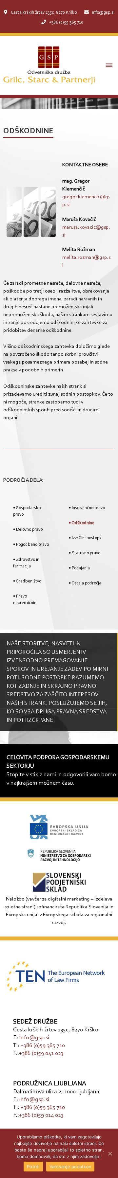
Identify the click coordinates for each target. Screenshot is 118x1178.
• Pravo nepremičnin (24, 599)
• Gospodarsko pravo (27, 511)
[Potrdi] (110, 1153)
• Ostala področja (85, 583)
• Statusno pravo (84, 553)
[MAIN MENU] (109, 65)
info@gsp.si (103, 12)
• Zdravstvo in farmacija (26, 563)
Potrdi (33, 1166)
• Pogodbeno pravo (31, 545)
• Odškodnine (81, 523)
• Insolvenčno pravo (87, 508)
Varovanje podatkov (70, 1166)
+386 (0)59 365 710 (66, 22)
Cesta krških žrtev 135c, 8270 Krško (44, 12)
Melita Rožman (78, 249)
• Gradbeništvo (27, 581)
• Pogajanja (79, 568)
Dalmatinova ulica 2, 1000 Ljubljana (56, 1092)
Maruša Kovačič (79, 219)
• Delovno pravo (28, 529)
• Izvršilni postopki (86, 538)
